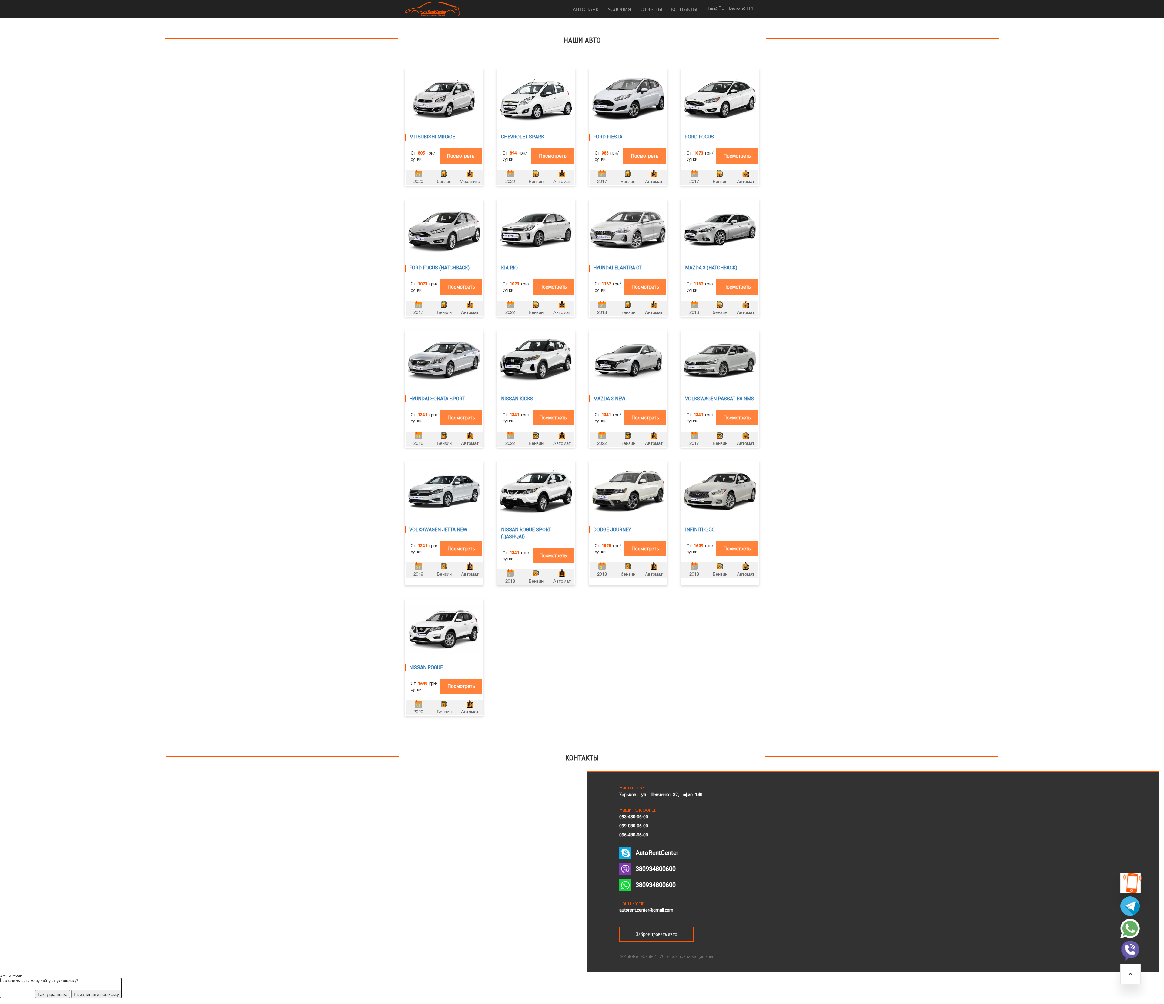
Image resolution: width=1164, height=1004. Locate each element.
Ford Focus (699, 137)
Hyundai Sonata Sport (437, 399)
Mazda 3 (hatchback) (711, 268)
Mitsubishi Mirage (432, 137)
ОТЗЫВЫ (651, 9)
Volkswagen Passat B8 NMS (719, 399)
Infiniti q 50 (699, 529)
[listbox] (721, 8)
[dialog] (60, 988)
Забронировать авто (656, 934)
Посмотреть (460, 156)
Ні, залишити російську (96, 994)
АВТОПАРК (585, 9)
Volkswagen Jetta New (438, 529)
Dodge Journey (612, 529)
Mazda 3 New (609, 399)
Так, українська (53, 994)
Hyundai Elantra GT (617, 268)
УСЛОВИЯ (619, 9)
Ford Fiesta (607, 137)
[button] (1130, 883)
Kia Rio (509, 268)
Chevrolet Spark (522, 137)
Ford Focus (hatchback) (439, 268)
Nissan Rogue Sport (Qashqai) (526, 533)
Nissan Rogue (426, 667)
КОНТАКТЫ (684, 9)
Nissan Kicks (517, 399)
